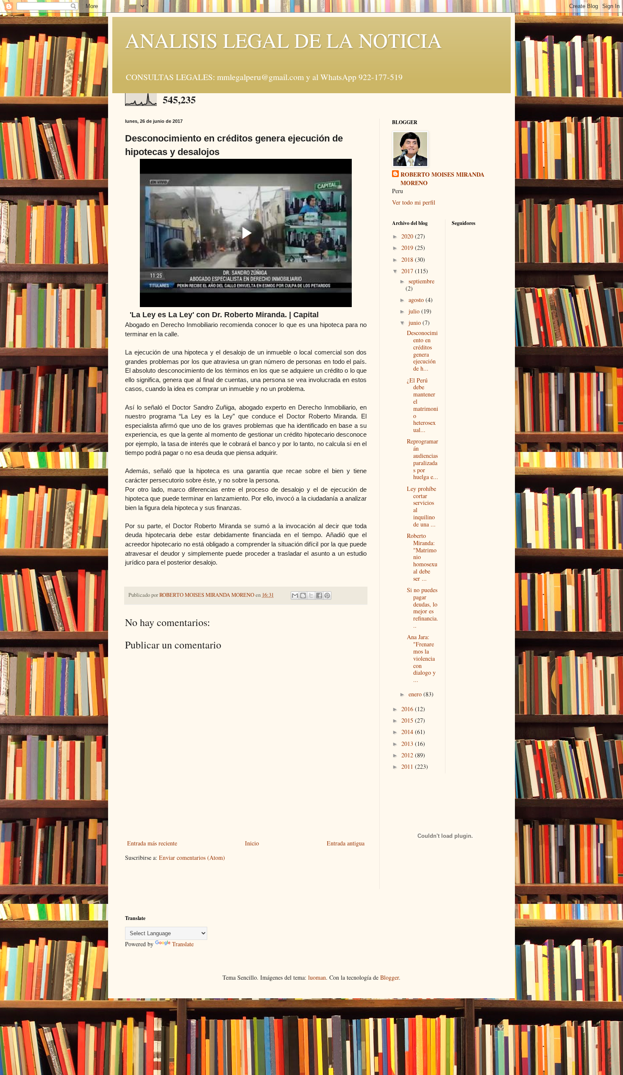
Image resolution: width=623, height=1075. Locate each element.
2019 (408, 248)
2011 (408, 766)
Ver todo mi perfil (413, 202)
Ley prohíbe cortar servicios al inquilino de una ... (421, 506)
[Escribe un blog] (303, 595)
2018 (408, 259)
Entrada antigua (345, 843)
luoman (317, 977)
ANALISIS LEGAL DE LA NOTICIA (283, 39)
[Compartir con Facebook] (319, 595)
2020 (408, 236)
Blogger (389, 977)
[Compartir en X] (311, 595)
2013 (408, 744)
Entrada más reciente (152, 843)
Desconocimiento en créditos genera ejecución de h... (422, 350)
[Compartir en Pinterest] (327, 595)
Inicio (252, 843)
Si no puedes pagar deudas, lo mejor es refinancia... (422, 607)
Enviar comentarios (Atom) (192, 857)
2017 (408, 271)
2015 (408, 720)
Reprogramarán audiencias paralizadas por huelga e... (422, 459)
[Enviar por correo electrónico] (295, 595)
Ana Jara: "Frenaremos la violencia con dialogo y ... (421, 658)
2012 (408, 755)
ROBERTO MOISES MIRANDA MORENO (442, 178)
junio (416, 323)
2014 (408, 732)
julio (415, 311)
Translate (183, 944)
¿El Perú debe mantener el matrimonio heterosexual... (422, 405)
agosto (417, 300)
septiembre (421, 281)
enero (416, 694)
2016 (408, 709)
